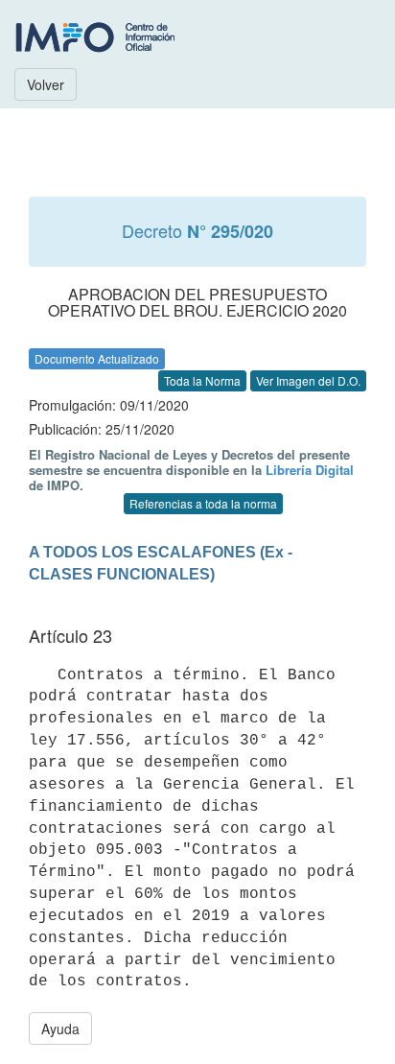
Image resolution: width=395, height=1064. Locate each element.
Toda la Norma (202, 380)
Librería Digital (310, 470)
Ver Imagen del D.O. (308, 380)
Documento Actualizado (97, 358)
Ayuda (60, 1028)
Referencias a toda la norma (203, 503)
